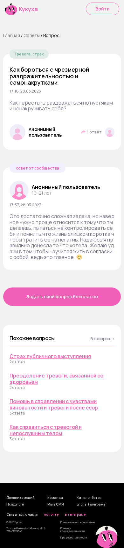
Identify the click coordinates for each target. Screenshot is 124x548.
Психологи (15, 504)
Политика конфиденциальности (72, 529)
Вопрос (51, 35)
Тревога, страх (29, 54)
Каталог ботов (89, 498)
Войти (102, 9)
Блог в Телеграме (91, 504)
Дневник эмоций (20, 498)
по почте (51, 515)
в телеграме (75, 515)
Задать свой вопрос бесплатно (62, 296)
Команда (55, 498)
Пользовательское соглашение (77, 522)
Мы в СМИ (55, 504)
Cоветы (32, 35)
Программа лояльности (73, 537)
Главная (11, 35)
